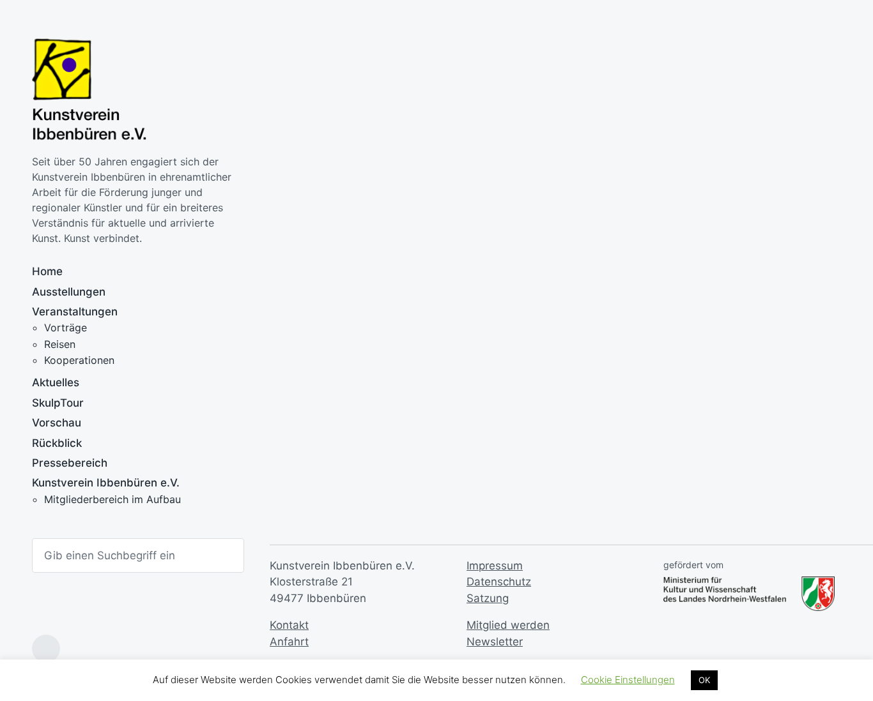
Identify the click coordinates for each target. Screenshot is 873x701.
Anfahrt (289, 641)
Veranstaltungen (75, 311)
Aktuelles (55, 382)
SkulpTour (58, 402)
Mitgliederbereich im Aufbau (112, 499)
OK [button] (704, 680)
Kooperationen (79, 360)
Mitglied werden (508, 625)
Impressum (495, 565)
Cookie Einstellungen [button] (628, 680)
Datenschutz (499, 581)
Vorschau (56, 422)
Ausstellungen (68, 291)
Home (47, 271)
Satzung (488, 598)
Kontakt (289, 625)
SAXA (300, 376)
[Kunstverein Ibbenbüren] (89, 89)
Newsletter (495, 641)
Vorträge (65, 327)
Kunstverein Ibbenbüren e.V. (106, 482)
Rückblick (57, 443)
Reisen (59, 344)
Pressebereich (69, 462)
